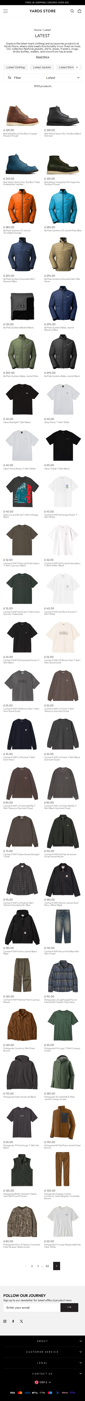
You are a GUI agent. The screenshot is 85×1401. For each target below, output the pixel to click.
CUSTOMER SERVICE (42, 1351)
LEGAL (42, 1362)
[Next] (77, 67)
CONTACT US (42, 1373)
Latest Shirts (66, 67)
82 (47, 1266)
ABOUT (42, 1340)
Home (37, 30)
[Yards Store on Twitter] (21, 1321)
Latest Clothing (16, 67)
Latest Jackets (42, 67)
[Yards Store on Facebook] (13, 1321)
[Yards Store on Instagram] (4, 1321)
